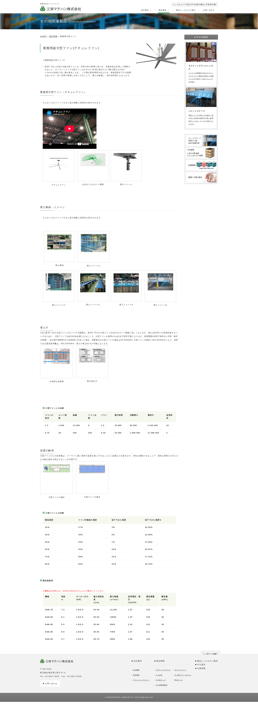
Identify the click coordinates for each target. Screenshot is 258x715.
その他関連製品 (161, 685)
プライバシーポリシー (141, 680)
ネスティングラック (163, 670)
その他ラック (161, 680)
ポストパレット (180, 670)
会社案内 (145, 10)
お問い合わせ (208, 10)
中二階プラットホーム (183, 675)
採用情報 (136, 675)
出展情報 (201, 668)
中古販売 (201, 665)
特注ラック (179, 680)
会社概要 (136, 670)
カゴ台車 (159, 675)
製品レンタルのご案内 (186, 10)
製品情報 (162, 10)
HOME (43, 36)
